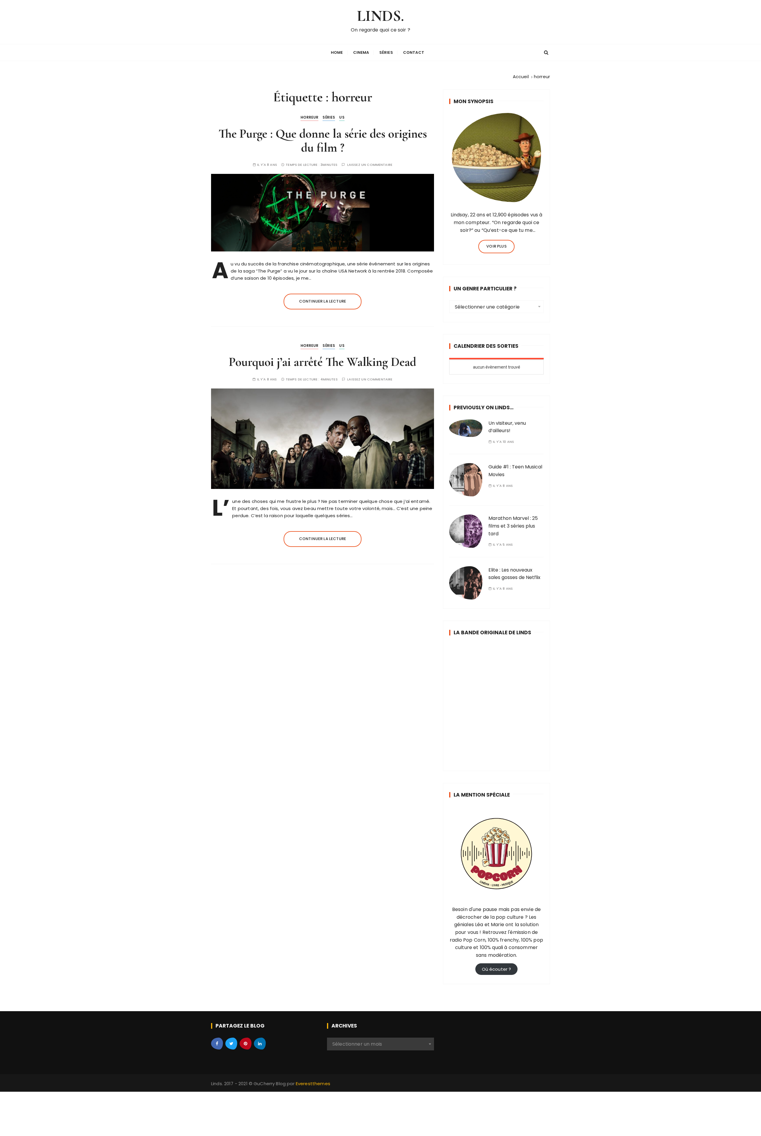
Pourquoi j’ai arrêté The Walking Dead (322, 361)
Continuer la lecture (322, 301)
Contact (413, 52)
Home (337, 52)
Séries (386, 52)
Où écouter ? (496, 969)
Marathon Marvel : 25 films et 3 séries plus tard (513, 526)
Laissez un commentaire (369, 164)
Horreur (309, 117)
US (341, 117)
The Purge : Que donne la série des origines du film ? (322, 140)
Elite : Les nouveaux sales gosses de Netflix (514, 574)
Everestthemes (313, 1083)
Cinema (361, 52)
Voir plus (496, 246)
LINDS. (380, 16)
